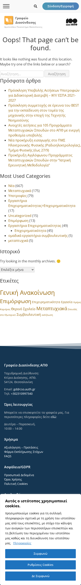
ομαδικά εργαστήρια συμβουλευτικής (38, 235)
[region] (40, 539)
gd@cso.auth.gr (24, 389)
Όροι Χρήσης (13, 479)
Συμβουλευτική (29, 314)
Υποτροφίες (17, 195)
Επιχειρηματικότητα (30, 230)
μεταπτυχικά (18, 240)
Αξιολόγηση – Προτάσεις (21, 447)
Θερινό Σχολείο (23, 309)
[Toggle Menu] (6, 6)
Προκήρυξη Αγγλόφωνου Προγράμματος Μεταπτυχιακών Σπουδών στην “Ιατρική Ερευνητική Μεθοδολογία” (40, 160)
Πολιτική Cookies (16, 484)
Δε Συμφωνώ (40, 576)
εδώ (53, 417)
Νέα (11, 185)
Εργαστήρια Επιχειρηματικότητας (34, 225)
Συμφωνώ (40, 554)
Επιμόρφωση (18, 220)
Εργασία (66, 302)
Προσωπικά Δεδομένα (19, 475)
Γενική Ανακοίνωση (27, 292)
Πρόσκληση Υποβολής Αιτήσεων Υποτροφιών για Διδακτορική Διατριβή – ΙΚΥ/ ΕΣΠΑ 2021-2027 (44, 95)
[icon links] (35, 6)
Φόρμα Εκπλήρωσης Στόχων (23, 452)
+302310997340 (22, 394)
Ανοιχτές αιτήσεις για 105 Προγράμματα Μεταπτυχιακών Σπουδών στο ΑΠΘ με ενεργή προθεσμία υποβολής (44, 130)
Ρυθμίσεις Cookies (40, 565)
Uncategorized (19, 215)
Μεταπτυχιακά (19, 190)
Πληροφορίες (22, 543)
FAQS (7, 456)
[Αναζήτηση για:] (22, 74)
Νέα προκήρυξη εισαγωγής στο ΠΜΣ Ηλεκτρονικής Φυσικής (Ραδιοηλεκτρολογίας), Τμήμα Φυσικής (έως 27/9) (44, 145)
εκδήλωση (47, 314)
